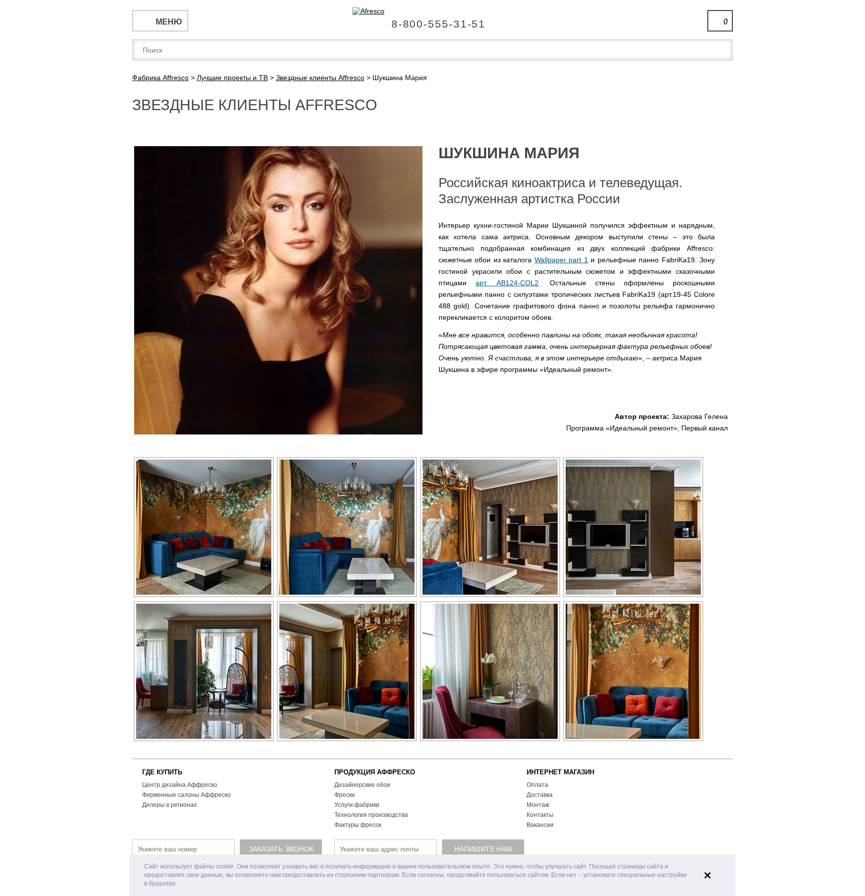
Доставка (540, 794)
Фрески (344, 794)
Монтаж (538, 804)
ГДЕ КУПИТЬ (162, 772)
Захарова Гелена (699, 416)
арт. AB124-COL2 (507, 283)
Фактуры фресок (357, 824)
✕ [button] (707, 875)
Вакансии (540, 824)
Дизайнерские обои (362, 784)
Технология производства (371, 814)
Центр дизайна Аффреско (179, 784)
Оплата (537, 784)
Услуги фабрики (356, 804)
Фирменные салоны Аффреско (186, 794)
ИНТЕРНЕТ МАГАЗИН (560, 772)
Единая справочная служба (432, 20)
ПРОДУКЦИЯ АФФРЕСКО (374, 772)
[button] (180, 884)
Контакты (540, 814)
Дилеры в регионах (169, 804)
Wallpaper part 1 (561, 260)
